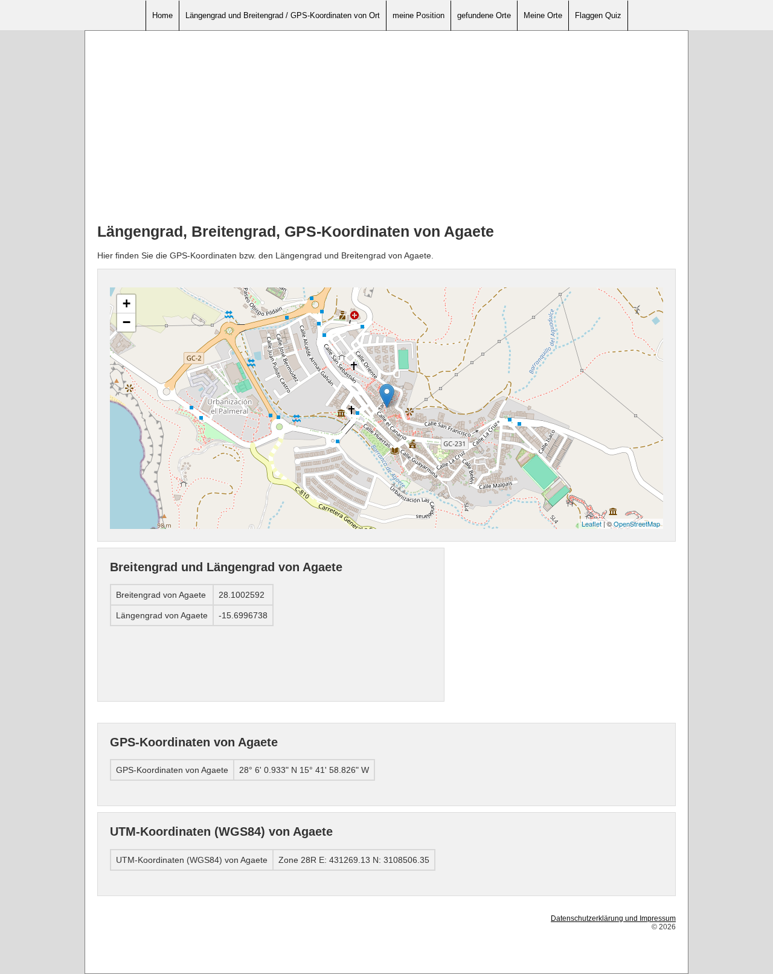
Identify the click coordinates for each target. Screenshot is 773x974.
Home (162, 15)
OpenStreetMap (637, 523)
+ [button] (126, 303)
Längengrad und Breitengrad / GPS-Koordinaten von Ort (282, 15)
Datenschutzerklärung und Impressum (613, 918)
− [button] (126, 322)
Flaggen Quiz (598, 15)
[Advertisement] (386, 127)
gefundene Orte (484, 15)
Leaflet (591, 523)
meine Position (418, 15)
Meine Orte (543, 15)
